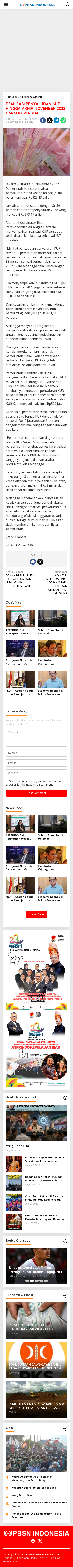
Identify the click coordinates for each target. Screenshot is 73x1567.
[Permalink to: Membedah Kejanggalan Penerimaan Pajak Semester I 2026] (52, 648)
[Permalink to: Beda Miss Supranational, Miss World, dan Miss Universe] (14, 1163)
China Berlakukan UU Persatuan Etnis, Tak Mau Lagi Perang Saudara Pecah (45, 1198)
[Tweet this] (50, 120)
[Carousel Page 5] (46, 1281)
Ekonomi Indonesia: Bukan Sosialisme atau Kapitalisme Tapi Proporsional (52, 692)
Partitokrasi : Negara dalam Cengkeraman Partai (39, 1504)
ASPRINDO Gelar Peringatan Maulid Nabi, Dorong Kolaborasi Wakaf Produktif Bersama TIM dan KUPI (18, 631)
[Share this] (43, 120)
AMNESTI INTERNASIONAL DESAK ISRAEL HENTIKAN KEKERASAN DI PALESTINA (56, 582)
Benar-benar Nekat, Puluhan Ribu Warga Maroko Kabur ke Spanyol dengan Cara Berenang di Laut (46, 1178)
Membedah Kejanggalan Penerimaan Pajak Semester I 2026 (49, 662)
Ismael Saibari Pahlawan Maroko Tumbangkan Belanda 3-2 (44, 1217)
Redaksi (7, 1557)
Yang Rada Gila (17, 1146)
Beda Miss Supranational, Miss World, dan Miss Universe (45, 1159)
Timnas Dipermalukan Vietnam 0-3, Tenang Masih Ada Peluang (35, 1270)
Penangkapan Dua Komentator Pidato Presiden (36, 1515)
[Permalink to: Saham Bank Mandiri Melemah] (52, 618)
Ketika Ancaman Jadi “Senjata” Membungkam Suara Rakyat (32, 1478)
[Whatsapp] (63, 120)
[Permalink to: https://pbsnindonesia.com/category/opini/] (65, 1428)
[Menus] (6, 4)
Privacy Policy (11, 1561)
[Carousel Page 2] (32, 1281)
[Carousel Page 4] (41, 1281)
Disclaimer (55, 1557)
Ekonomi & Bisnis (14, 121)
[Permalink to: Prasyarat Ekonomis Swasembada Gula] (20, 648)
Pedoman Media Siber (30, 1557)
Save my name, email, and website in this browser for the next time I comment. (33, 782)
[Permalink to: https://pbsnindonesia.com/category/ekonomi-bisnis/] (65, 1295)
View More (36, 914)
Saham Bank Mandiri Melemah (51, 631)
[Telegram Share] (56, 120)
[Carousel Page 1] (27, 1281)
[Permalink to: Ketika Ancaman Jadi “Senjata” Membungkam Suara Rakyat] (36, 1453)
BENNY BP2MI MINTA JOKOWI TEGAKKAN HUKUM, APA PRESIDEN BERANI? (20, 579)
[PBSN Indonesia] (37, 4)
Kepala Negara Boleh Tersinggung (34, 1487)
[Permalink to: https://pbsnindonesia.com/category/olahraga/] (65, 1241)
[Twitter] (40, 562)
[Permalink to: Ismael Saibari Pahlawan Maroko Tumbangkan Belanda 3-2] (14, 1222)
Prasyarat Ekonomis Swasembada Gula (19, 662)
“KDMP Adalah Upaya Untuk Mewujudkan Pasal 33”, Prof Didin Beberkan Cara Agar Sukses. (19, 692)
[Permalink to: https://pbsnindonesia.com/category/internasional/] (65, 1098)
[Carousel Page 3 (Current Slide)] (37, 1281)
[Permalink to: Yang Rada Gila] (36, 1123)
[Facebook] (33, 562)
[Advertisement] (36, 50)
